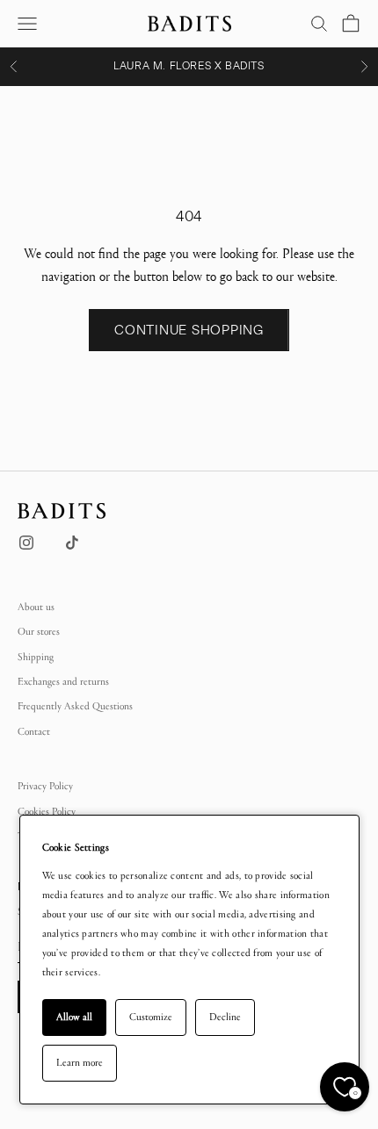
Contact (34, 731)
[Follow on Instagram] (26, 542)
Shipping (36, 657)
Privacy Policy (45, 786)
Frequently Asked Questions (75, 706)
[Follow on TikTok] (72, 542)
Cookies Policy (47, 811)
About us (36, 606)
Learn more (79, 1062)
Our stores (39, 631)
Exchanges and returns (63, 681)
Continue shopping (189, 330)
